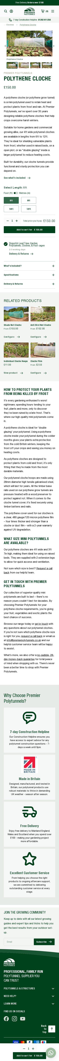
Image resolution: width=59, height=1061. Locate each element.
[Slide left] (5, 46)
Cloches (10, 25)
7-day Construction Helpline (32, 19)
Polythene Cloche (28, 25)
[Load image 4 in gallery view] (46, 65)
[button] (6, 11)
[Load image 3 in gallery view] (35, 65)
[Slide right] (54, 46)
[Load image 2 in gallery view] (23, 65)
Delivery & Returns (19, 253)
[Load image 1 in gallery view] (12, 65)
